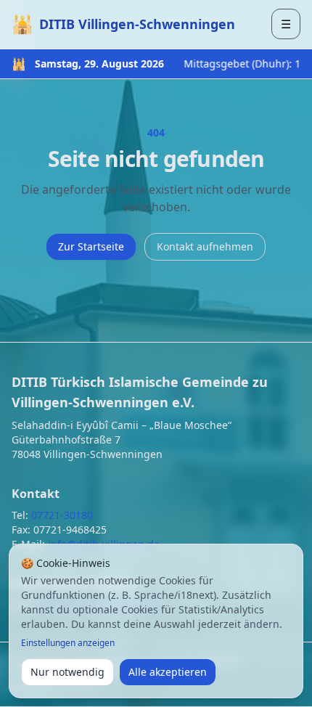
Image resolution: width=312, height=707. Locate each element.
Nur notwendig (67, 672)
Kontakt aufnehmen (205, 246)
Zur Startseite (91, 246)
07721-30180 (62, 515)
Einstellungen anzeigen (68, 643)
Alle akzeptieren (167, 672)
